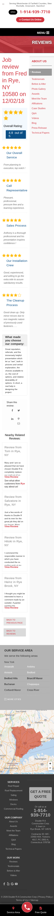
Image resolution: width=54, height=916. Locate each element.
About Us (39, 61)
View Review (11, 477)
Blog (34, 123)
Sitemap (34, 900)
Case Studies (39, 108)
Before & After (39, 84)
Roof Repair (13, 786)
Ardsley (31, 666)
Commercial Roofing (13, 809)
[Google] (12, 884)
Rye (23, 483)
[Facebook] (4, 884)
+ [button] (50, 763)
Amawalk (9, 666)
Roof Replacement (13, 790)
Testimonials (38, 79)
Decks (13, 804)
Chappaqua (33, 684)
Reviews (36, 72)
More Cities (14, 699)
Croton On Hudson (13, 696)
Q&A (34, 113)
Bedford (31, 672)
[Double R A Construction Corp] (27, 907)
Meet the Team (39, 98)
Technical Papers (40, 133)
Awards (35, 94)
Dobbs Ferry (33, 696)
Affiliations (37, 103)
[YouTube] (16, 884)
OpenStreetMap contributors (43, 773)
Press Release (39, 128)
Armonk (8, 672)
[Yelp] (8, 884)
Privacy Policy (45, 897)
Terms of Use (22, 900)
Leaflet (16, 773)
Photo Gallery (39, 89)
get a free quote (40, 794)
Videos (35, 118)
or (30, 19)
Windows (13, 799)
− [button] (50, 768)
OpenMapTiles (26, 773)
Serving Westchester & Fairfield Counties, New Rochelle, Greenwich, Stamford (30, 4)
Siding (13, 795)
